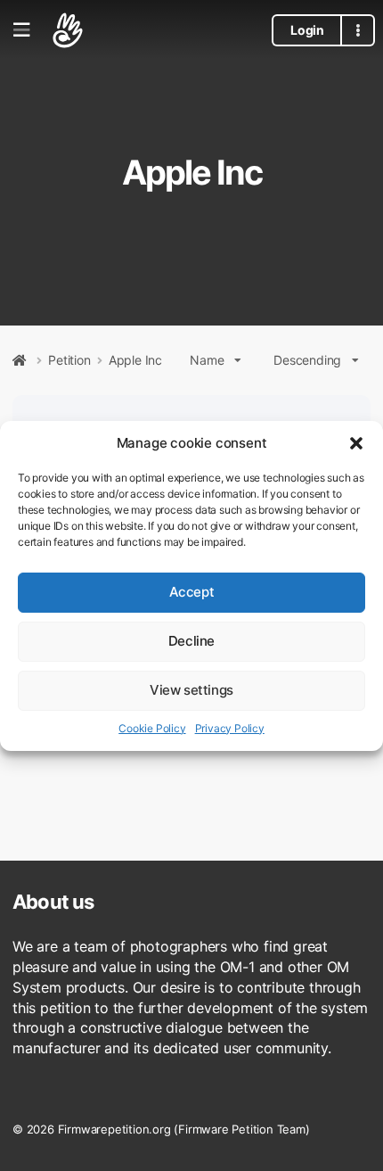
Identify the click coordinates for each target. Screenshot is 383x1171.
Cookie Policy (151, 728)
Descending (307, 359)
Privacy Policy (230, 728)
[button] (356, 443)
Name (207, 359)
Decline (191, 640)
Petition (69, 360)
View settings (191, 689)
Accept (192, 591)
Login (306, 29)
